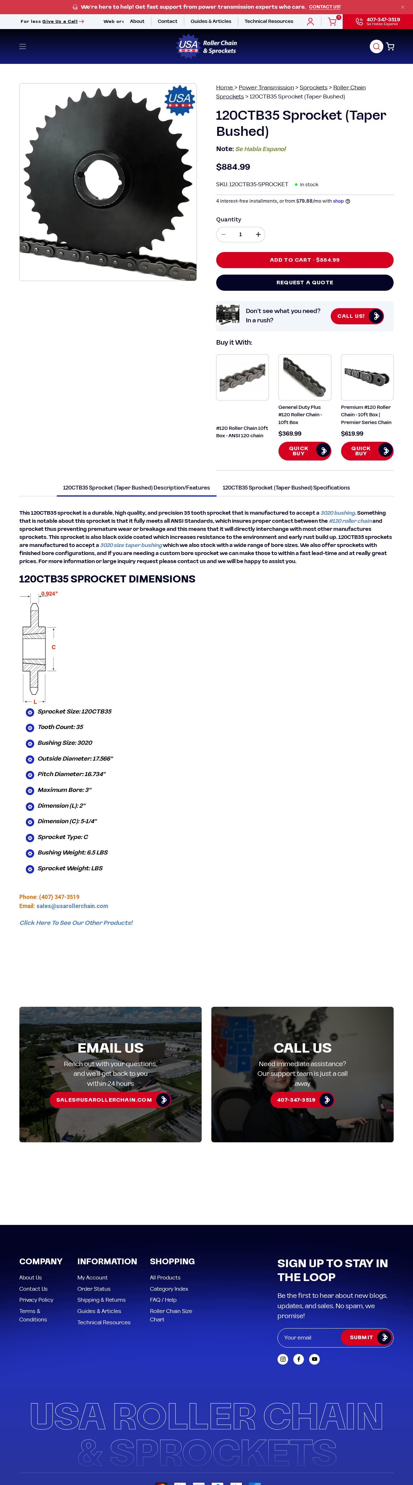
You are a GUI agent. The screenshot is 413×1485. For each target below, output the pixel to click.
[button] (376, 46)
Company (41, 1262)
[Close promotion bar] (403, 7)
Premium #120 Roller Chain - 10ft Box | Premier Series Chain (366, 415)
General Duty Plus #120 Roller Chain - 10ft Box (300, 415)
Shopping (172, 1262)
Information (107, 1262)
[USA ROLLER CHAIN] (206, 46)
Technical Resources (104, 1322)
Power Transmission (266, 88)
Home (225, 88)
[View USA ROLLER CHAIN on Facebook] (298, 1359)
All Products (165, 1278)
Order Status (94, 1289)
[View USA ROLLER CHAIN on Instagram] (282, 1359)
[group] (206, 7)
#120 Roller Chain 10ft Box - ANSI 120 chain (242, 432)
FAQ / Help (163, 1300)
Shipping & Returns (101, 1300)
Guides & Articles (99, 1311)
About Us (30, 1278)
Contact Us (33, 1289)
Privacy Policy (36, 1300)
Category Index (169, 1289)
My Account (92, 1278)
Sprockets (313, 88)
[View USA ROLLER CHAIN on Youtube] (314, 1359)
